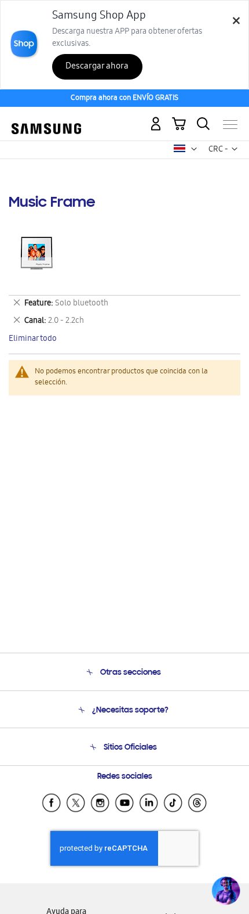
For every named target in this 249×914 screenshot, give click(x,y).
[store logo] (46, 119)
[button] (194, 149)
